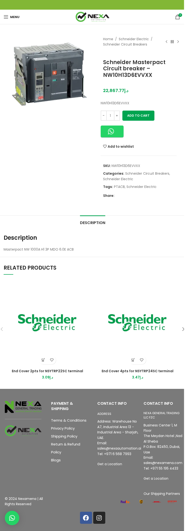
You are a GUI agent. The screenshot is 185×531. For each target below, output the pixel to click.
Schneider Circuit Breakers (125, 44)
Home (108, 39)
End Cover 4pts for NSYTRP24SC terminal (137, 371)
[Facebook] (86, 518)
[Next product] (178, 42)
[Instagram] (99, 518)
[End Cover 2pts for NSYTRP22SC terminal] (47, 323)
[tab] (92, 222)
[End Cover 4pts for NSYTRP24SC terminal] (137, 323)
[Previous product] (166, 42)
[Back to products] (172, 42)
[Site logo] (92, 16)
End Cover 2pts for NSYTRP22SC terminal (47, 371)
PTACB (119, 186)
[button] (112, 131)
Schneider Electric (134, 39)
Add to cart (138, 115)
